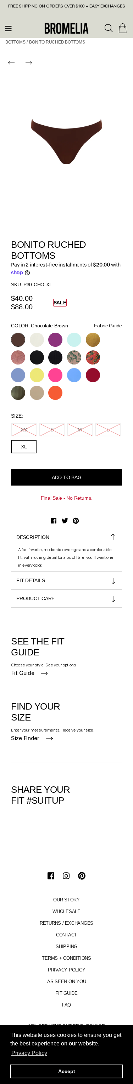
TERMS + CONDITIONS (66, 958)
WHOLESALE (66, 911)
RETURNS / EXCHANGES (66, 923)
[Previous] (11, 62)
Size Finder (25, 738)
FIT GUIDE (66, 993)
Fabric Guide (108, 325)
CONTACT (66, 934)
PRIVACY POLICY (66, 970)
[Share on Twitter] (65, 520)
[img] (109, 28)
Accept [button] (66, 1071)
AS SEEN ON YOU (66, 981)
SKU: (16, 284)
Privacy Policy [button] (29, 1053)
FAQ (66, 1005)
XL (24, 446)
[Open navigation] (9, 28)
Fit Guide (22, 673)
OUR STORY (66, 899)
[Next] (29, 62)
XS (24, 429)
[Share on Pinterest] (76, 520)
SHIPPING (66, 946)
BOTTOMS (15, 42)
